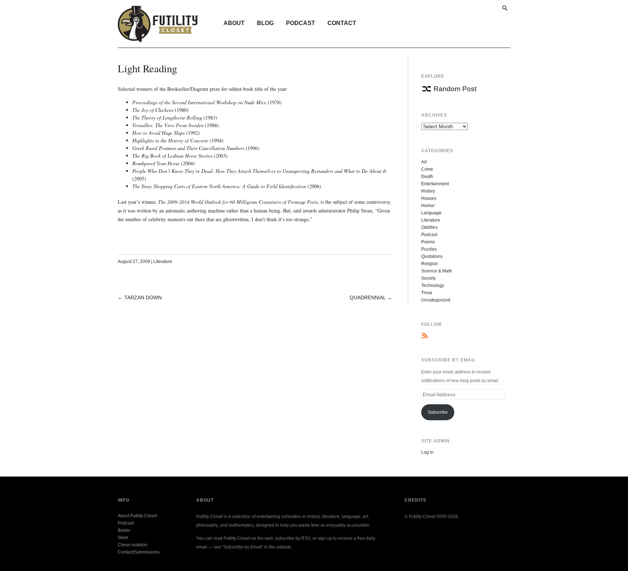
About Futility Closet (137, 515)
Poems (428, 241)
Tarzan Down (143, 297)
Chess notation (133, 544)
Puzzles (429, 249)
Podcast (300, 23)
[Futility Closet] (158, 38)
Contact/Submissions (139, 552)
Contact (341, 23)
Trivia (426, 292)
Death (427, 176)
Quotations (432, 256)
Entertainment (435, 183)
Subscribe (438, 412)
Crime (427, 169)
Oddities (429, 227)
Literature (162, 261)
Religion (429, 263)
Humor (428, 205)
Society (428, 278)
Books (124, 530)
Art (424, 162)
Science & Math (436, 271)
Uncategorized (435, 300)
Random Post (455, 89)
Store (123, 537)
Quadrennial (368, 297)
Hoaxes (428, 198)
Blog (265, 23)
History (428, 191)
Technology (432, 285)
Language (431, 212)
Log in (427, 452)
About (234, 23)
